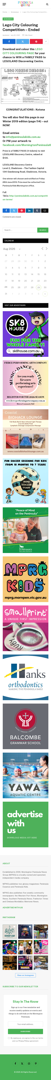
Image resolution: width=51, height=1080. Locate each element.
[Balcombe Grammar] (25, 726)
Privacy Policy (24, 1041)
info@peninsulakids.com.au (23, 137)
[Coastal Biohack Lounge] (25, 432)
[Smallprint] (25, 628)
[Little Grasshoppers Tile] (25, 530)
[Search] (47, 4)
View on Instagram (25, 975)
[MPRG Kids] (25, 579)
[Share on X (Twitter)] (22, 41)
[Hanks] (25, 677)
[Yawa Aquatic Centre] (25, 775)
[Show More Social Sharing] (45, 41)
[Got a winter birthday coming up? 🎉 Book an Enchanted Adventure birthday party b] (25, 947)
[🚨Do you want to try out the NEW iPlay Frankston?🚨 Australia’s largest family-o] (10, 947)
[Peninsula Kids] (25, 4)
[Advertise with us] (25, 824)
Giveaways (8, 19)
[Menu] (4, 4)
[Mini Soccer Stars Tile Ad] (25, 481)
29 (38, 287)
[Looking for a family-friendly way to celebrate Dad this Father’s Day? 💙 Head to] (10, 931)
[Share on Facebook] (9, 41)
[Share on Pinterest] (36, 41)
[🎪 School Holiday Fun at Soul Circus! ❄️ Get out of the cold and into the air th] (25, 963)
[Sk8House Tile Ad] (25, 334)
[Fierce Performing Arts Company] (25, 383)
